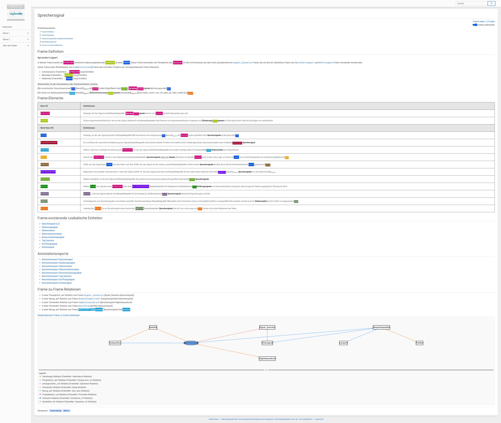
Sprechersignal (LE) (50, 224)
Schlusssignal (48, 247)
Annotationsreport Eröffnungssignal (58, 279)
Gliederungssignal (50, 227)
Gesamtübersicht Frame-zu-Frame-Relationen (59, 315)
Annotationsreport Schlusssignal (56, 283)
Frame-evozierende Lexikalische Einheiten (57, 39)
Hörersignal (325, 63)
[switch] (475, 25)
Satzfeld (84, 306)
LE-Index (491, 21)
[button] (15, 33)
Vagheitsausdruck (89, 302)
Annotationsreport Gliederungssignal (58, 263)
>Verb (96, 309)
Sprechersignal (304, 63)
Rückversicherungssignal (53, 237)
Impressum (319, 419)
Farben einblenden (486, 25)
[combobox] (472, 3)
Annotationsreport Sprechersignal (57, 259)
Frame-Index (479, 21)
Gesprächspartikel (89, 299)
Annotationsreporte (49, 42)
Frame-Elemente (48, 35)
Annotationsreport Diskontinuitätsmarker (60, 269)
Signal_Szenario (242, 63)
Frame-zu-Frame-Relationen (52, 45)
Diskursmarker (48, 230)
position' (84, 310)
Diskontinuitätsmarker (52, 234)
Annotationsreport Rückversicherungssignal (62, 273)
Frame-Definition (48, 32)
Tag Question (48, 240)
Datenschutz (213, 419)
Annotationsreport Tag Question (56, 276)
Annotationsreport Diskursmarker (57, 266)
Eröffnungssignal (49, 244)
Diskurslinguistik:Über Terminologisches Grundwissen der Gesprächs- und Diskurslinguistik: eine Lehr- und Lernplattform (266, 419)
